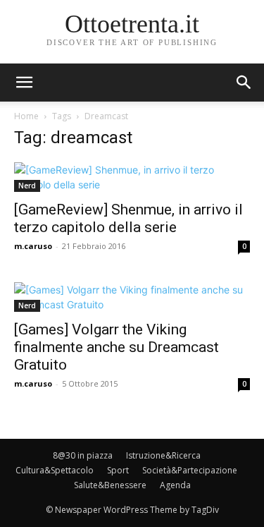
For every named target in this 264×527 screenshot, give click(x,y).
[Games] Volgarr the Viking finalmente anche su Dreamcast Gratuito (116, 347)
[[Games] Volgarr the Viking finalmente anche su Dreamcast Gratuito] (132, 297)
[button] (244, 82)
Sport (118, 470)
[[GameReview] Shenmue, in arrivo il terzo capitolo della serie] (132, 177)
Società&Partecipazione (189, 470)
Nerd (27, 185)
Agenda (175, 485)
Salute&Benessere (110, 485)
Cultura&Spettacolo (54, 470)
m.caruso (33, 246)
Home (26, 116)
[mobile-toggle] (23, 82)
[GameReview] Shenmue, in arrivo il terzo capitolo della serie (128, 218)
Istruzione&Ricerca (163, 455)
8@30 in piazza (83, 455)
